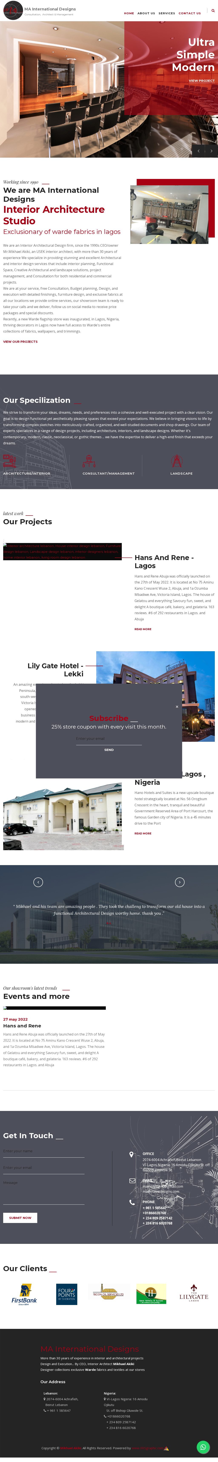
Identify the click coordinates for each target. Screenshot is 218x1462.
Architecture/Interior (26, 473)
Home (129, 13)
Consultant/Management (109, 473)
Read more (143, 629)
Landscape (182, 473)
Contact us (190, 13)
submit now (20, 1218)
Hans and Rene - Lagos (164, 561)
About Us (146, 13)
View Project (202, 81)
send (109, 750)
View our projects (20, 342)
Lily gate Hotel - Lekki (55, 670)
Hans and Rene (22, 1026)
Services (167, 13)
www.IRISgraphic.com (148, 1448)
